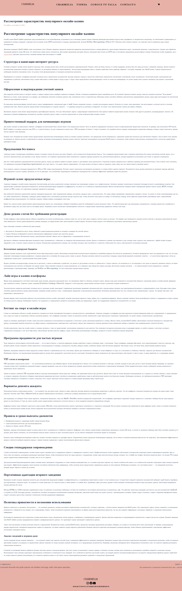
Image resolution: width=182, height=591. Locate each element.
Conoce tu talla (104, 5)
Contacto (128, 5)
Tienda (81, 5)
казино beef (8, 54)
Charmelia (64, 5)
